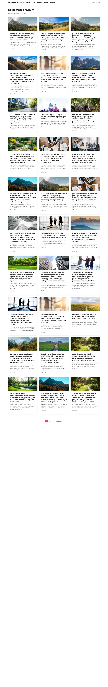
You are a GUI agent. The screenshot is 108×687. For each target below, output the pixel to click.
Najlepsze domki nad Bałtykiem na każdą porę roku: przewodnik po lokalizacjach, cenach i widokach (84, 316)
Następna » (59, 421)
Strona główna (96, 2)
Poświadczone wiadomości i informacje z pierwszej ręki (31, 2)
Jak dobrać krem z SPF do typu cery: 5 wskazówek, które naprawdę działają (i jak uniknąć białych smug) (54, 235)
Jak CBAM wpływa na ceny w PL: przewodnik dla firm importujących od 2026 (53, 117)
